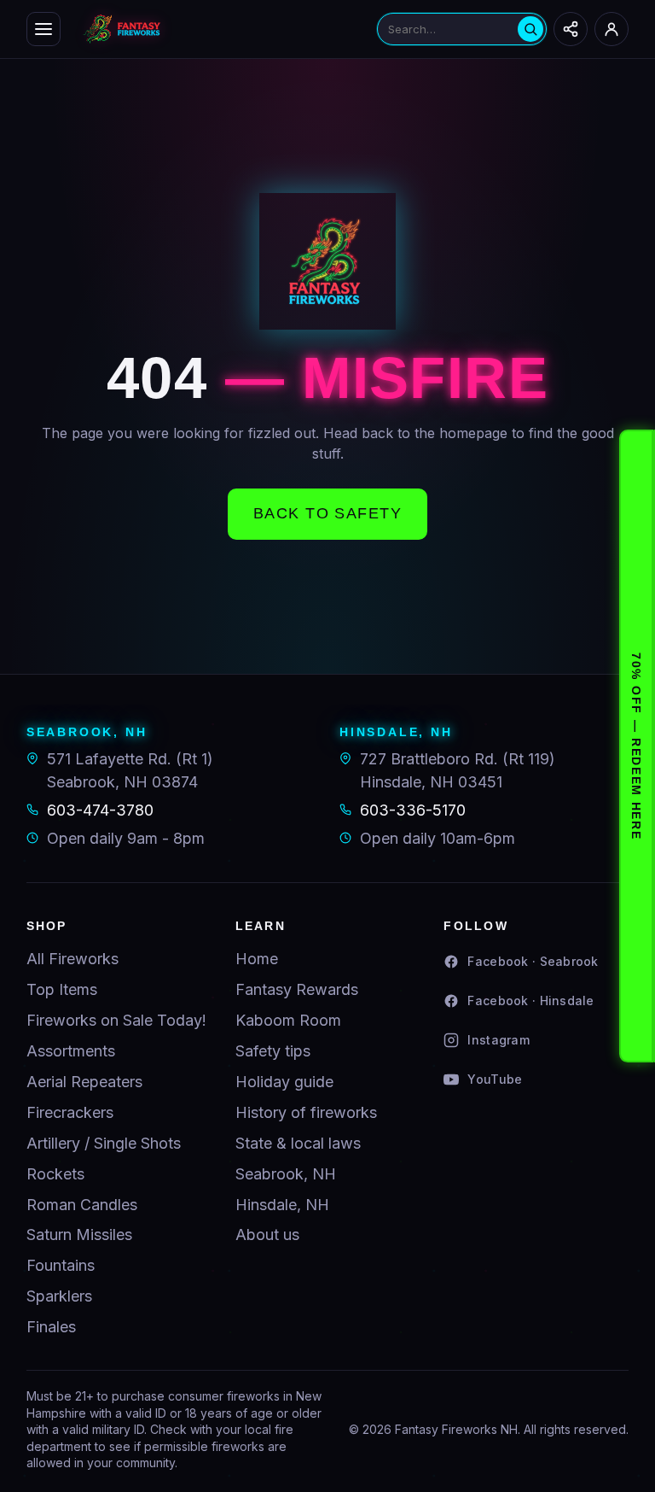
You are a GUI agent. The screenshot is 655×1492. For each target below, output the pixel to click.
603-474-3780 (100, 810)
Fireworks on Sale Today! (116, 1020)
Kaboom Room (288, 1020)
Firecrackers (69, 1112)
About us (267, 1234)
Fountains (60, 1265)
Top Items (61, 989)
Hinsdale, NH (282, 1205)
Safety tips (272, 1051)
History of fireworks (306, 1112)
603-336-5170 (413, 810)
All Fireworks (72, 959)
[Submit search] (530, 29)
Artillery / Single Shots (103, 1143)
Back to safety (327, 513)
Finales (51, 1327)
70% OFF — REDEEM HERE (636, 746)
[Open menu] (43, 29)
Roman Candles (81, 1205)
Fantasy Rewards (296, 989)
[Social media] (571, 29)
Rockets (55, 1174)
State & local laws (298, 1143)
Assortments (70, 1051)
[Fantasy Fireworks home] (218, 29)
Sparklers (59, 1296)
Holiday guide (284, 1082)
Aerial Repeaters (84, 1082)
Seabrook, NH (285, 1174)
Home (256, 959)
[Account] (611, 29)
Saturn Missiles (79, 1234)
